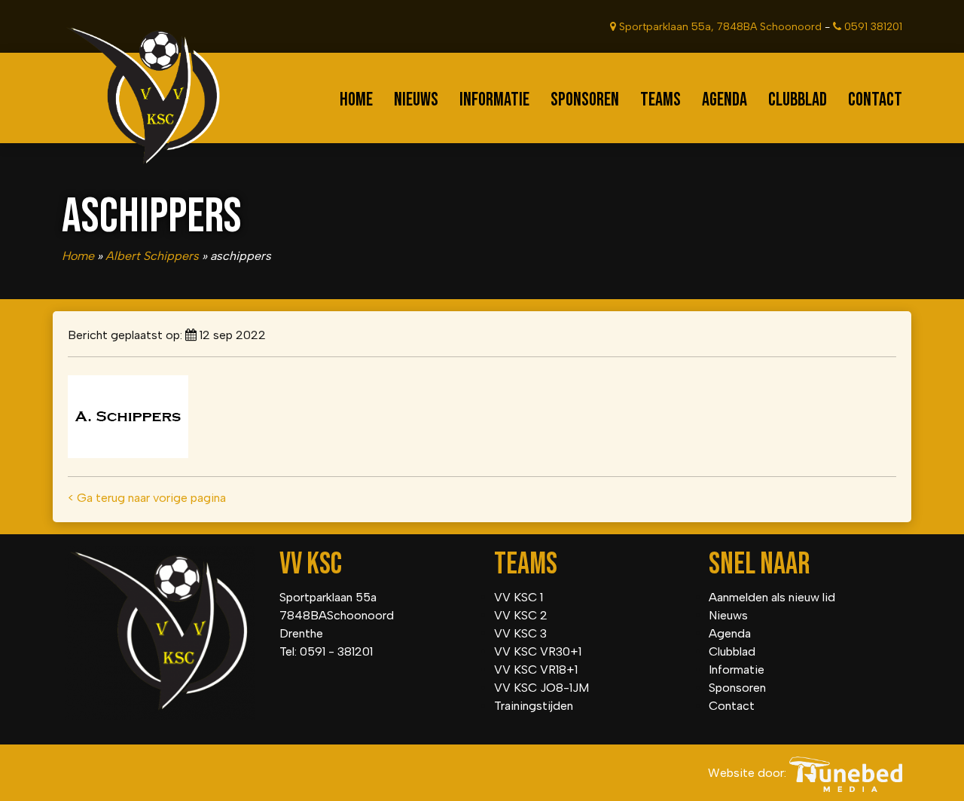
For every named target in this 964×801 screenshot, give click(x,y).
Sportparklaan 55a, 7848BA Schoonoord (719, 26)
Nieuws (416, 100)
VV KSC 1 (518, 597)
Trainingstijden (533, 706)
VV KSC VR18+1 (536, 669)
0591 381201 (871, 26)
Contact (875, 100)
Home (356, 100)
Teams (660, 100)
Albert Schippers (152, 256)
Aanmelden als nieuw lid (772, 597)
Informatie (494, 100)
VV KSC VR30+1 (537, 651)
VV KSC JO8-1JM (541, 687)
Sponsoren (585, 100)
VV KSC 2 (521, 615)
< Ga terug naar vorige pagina (147, 498)
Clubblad (797, 100)
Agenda (724, 100)
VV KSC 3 (520, 633)
